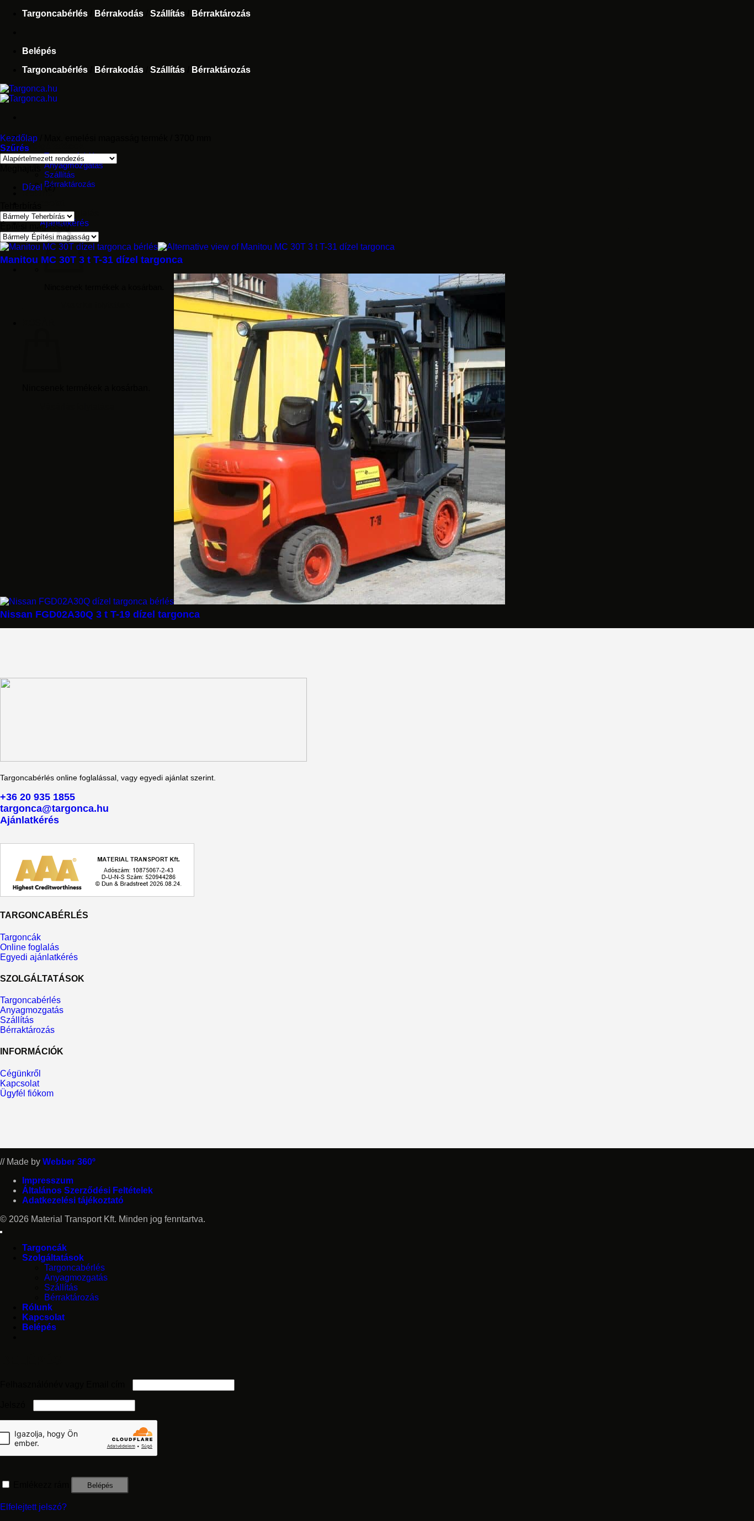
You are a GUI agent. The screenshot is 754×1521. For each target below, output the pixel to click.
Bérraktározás (221, 13)
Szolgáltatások (53, 146)
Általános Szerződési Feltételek (87, 1190)
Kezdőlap (19, 138)
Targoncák (44, 1247)
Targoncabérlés (55, 13)
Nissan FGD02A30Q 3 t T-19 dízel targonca (100, 614)
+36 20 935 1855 (37, 796)
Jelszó (15, 1405)
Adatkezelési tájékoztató (73, 1200)
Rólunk (37, 193)
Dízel (32, 187)
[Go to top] (1, 1232)
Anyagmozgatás (73, 165)
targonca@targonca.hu (54, 808)
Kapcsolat (43, 203)
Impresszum (47, 1180)
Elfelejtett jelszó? (33, 1507)
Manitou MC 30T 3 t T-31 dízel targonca (91, 259)
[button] (39, 51)
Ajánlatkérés (29, 820)
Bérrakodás (119, 13)
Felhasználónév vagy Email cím (65, 1384)
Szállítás (167, 13)
